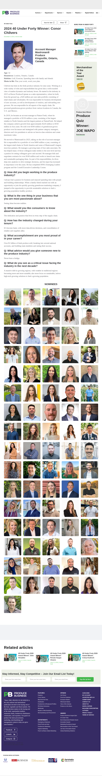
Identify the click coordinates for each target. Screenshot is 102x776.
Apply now (79, 79)
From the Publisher (65, 697)
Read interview (80, 134)
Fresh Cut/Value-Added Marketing (47, 731)
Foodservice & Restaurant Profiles (47, 704)
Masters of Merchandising (45, 710)
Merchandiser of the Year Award (69, 726)
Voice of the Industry (65, 704)
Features (40, 695)
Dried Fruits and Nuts (43, 724)
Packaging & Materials (44, 722)
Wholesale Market (65, 702)
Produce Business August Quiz (68, 715)
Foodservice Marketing (44, 726)
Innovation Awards (65, 722)
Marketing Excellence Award (68, 724)
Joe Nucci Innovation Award (67, 728)
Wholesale (41, 708)
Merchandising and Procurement (47, 712)
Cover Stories (41, 697)
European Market (65, 699)
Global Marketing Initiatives (67, 731)
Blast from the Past (43, 699)
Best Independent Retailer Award (69, 720)
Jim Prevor (63, 695)
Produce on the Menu (66, 706)
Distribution (41, 702)
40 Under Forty (8, 23)
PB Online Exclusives (43, 706)
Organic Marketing (43, 728)
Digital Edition (89, 13)
